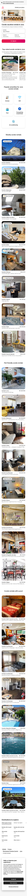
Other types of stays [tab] (6, 822)
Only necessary (13, 883)
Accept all (13, 879)
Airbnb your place (19, 7)
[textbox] (7, 36)
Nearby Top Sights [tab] (18, 822)
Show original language (8, 3)
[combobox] (13, 31)
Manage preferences (13, 886)
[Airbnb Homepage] (3, 7)
